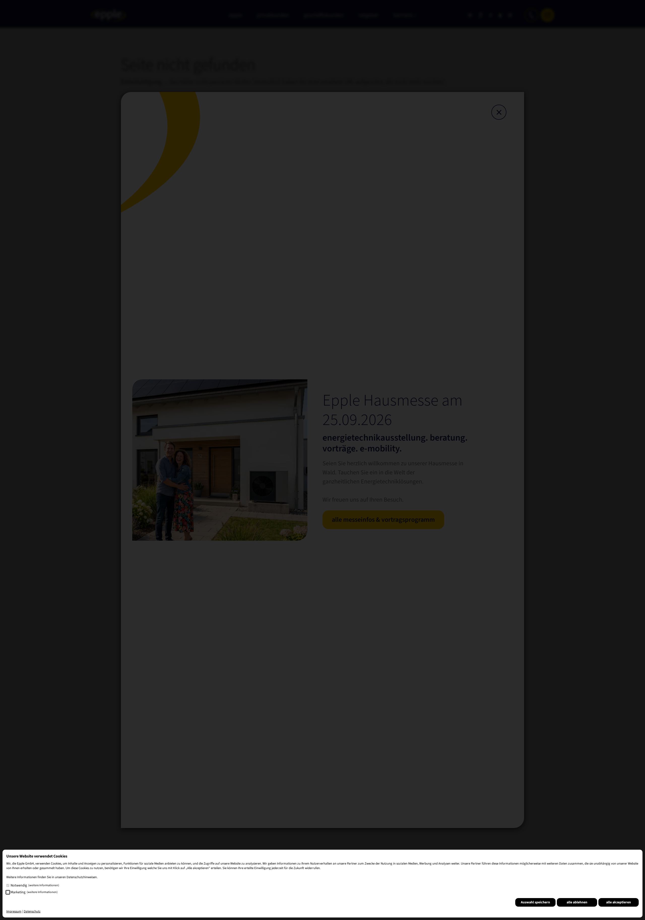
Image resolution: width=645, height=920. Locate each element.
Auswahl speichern (535, 902)
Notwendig (35, 885)
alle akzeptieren (618, 902)
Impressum (13, 911)
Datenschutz (32, 911)
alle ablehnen (577, 902)
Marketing (34, 892)
